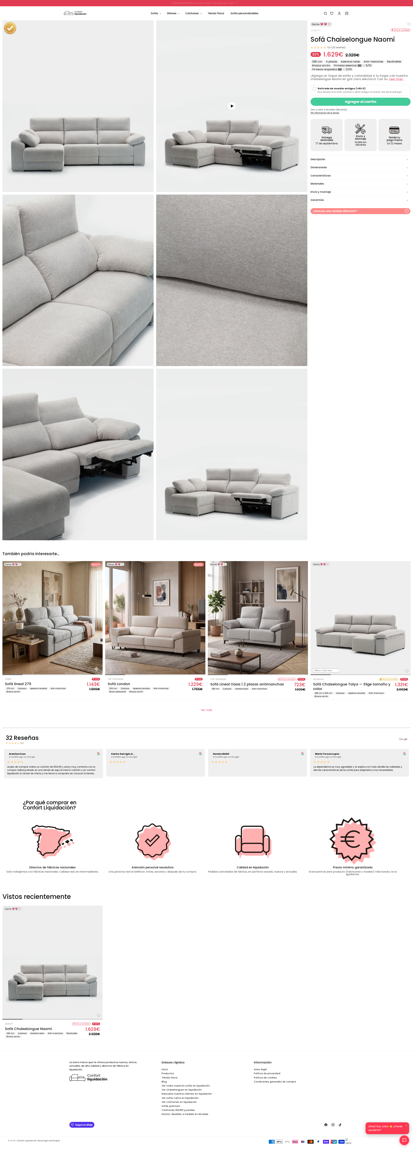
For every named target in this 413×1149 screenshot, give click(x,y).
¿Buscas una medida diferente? (335, 211)
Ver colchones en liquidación (179, 1102)
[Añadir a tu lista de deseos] (407, 24)
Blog (164, 1081)
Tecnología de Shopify (48, 1140)
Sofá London (119, 684)
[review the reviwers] (98, 754)
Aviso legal (260, 1069)
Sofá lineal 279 (18, 684)
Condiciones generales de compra (275, 1081)
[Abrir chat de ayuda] (404, 1140)
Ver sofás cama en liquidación (180, 1098)
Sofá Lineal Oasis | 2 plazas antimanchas (247, 684)
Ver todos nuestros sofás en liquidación (186, 1085)
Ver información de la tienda (325, 112)
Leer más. (396, 79)
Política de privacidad (267, 1073)
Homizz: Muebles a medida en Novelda (185, 1114)
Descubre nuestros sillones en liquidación (187, 1093)
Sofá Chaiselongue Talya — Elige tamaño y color (351, 686)
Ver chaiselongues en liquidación (182, 1089)
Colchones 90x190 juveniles (178, 1110)
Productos (168, 1073)
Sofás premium (171, 1106)
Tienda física (169, 1077)
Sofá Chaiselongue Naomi (28, 1029)
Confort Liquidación (27, 1140)
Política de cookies (265, 1077)
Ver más (206, 710)
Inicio (165, 1069)
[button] (155, 13)
